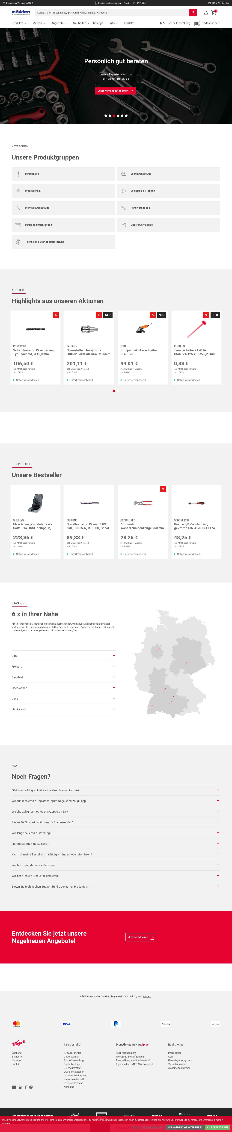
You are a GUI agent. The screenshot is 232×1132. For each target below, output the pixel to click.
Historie (16, 1060)
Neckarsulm (19, 709)
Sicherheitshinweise (179, 1067)
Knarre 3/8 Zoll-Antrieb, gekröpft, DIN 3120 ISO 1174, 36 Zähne (194, 526)
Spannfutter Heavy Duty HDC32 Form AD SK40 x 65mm (88, 352)
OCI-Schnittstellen (74, 1071)
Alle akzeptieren (217, 1127)
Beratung (113, 3)
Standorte (17, 1056)
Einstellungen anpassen (148, 1127)
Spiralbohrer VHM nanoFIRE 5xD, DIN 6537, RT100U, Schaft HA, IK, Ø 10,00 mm (88, 526)
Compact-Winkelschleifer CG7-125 (138, 352)
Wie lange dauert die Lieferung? (31, 833)
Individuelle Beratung (75, 1075)
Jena (15, 698)
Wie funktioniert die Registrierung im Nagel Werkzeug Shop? (49, 801)
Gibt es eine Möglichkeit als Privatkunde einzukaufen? (45, 790)
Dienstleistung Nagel (132, 1044)
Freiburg (17, 666)
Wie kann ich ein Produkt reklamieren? (35, 876)
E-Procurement (72, 1067)
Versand (21, 3)
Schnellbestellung (74, 1060)
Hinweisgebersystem (180, 1060)
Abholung (69, 1086)
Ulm (14, 655)
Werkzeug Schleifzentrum (130, 1056)
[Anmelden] (206, 12)
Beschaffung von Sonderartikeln (133, 1060)
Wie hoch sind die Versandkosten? (33, 865)
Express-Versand (73, 1083)
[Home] (21, 12)
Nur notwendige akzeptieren (184, 1127)
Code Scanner (71, 1056)
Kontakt (16, 1064)
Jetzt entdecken (138, 937)
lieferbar (225, 3)
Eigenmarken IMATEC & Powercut (134, 1064)
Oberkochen (19, 688)
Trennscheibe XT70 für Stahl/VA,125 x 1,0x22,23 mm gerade (195, 352)
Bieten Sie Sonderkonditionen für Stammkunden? (43, 822)
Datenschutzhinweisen (22, 1123)
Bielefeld (17, 677)
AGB (170, 1056)
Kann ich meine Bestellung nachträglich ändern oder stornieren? (52, 854)
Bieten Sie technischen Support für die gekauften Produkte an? (51, 886)
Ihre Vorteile (72, 1044)
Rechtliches (175, 1044)
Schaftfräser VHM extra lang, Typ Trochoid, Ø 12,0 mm (34, 352)
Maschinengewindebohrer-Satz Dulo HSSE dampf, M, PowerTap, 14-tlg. (32, 526)
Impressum (174, 1052)
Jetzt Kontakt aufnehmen (113, 90)
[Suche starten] (193, 12)
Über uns (17, 1052)
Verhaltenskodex (177, 1064)
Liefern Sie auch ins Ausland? (30, 843)
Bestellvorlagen (72, 1064)
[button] (105, 115)
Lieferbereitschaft (74, 1079)
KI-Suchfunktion (72, 1052)
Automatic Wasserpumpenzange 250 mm (142, 526)
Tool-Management (126, 1052)
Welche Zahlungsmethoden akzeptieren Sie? (40, 811)
